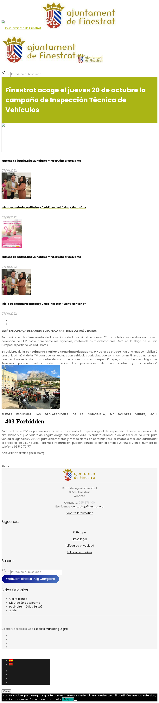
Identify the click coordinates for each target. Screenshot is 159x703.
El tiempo (79, 532)
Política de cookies (79, 552)
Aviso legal (80, 539)
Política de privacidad (79, 546)
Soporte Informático (79, 513)
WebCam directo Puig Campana (30, 579)
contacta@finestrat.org (87, 506)
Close (6, 691)
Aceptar (68, 699)
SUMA (13, 610)
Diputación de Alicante (24, 603)
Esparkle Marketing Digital (51, 629)
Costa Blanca (18, 599)
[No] (75, 700)
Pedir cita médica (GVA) (25, 607)
